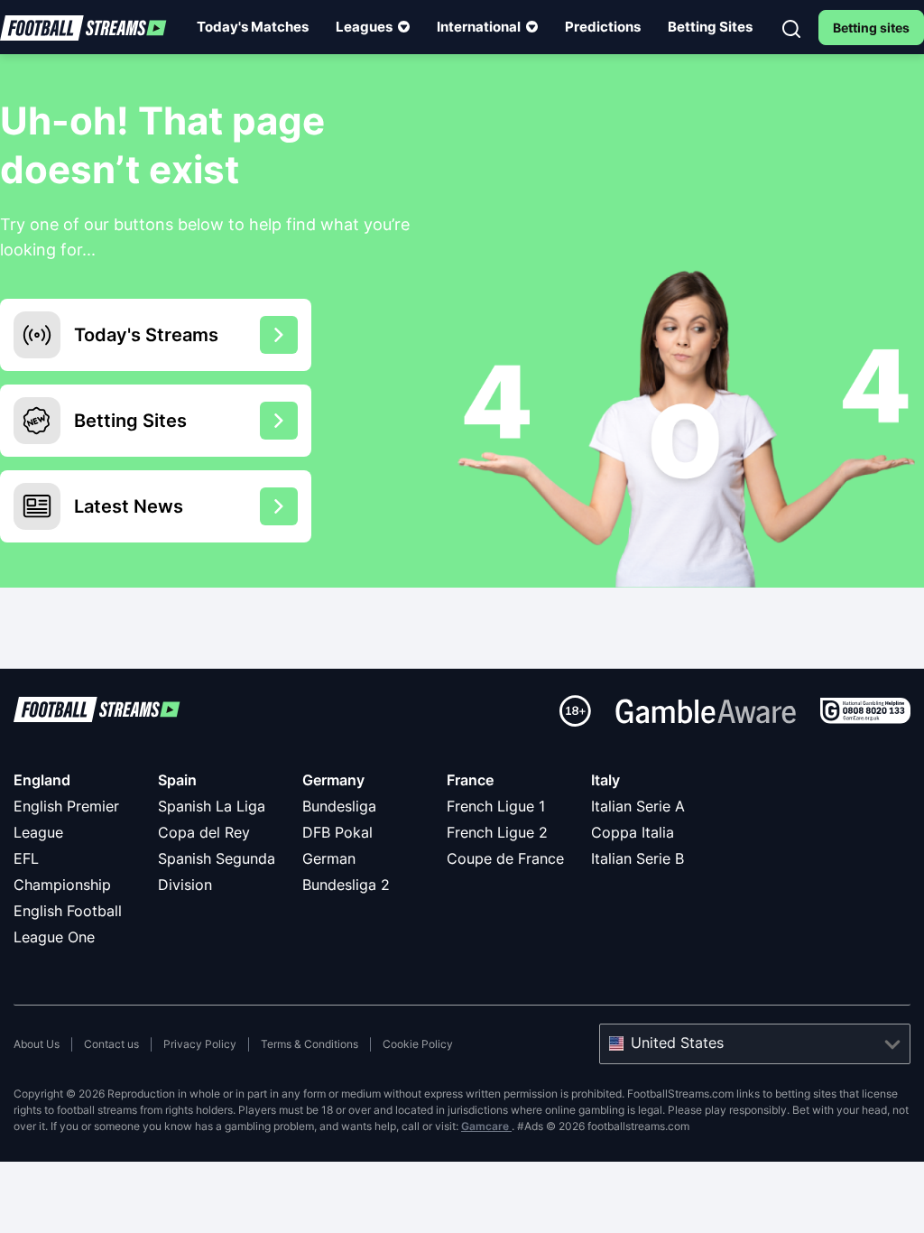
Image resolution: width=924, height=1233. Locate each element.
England (42, 780)
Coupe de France (505, 858)
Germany (333, 780)
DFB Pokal (337, 832)
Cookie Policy (418, 1044)
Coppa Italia (632, 832)
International (479, 26)
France (470, 780)
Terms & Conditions (309, 1044)
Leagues (364, 26)
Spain (177, 780)
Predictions (603, 26)
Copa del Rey (204, 832)
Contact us (111, 1044)
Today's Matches (253, 26)
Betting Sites (710, 26)
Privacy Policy (199, 1044)
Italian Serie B (637, 858)
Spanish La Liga (211, 806)
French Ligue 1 (496, 806)
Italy (605, 780)
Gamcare (486, 1126)
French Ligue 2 (497, 832)
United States (677, 1043)
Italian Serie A (638, 806)
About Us (37, 1044)
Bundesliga (339, 806)
